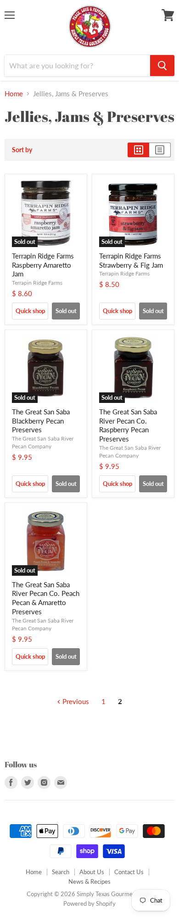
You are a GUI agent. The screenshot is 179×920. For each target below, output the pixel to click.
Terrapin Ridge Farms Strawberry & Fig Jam (131, 260)
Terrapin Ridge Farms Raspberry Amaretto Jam (43, 265)
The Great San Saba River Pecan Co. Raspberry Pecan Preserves (128, 425)
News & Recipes (89, 881)
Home (14, 94)
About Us (91, 872)
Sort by (22, 150)
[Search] (162, 65)
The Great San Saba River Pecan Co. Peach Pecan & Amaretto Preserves (45, 598)
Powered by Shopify (89, 903)
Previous (75, 701)
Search (60, 872)
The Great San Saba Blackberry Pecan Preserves (41, 421)
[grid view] (138, 150)
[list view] (160, 150)
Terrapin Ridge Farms (37, 282)
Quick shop (30, 310)
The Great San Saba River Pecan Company (42, 442)
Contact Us (129, 872)
